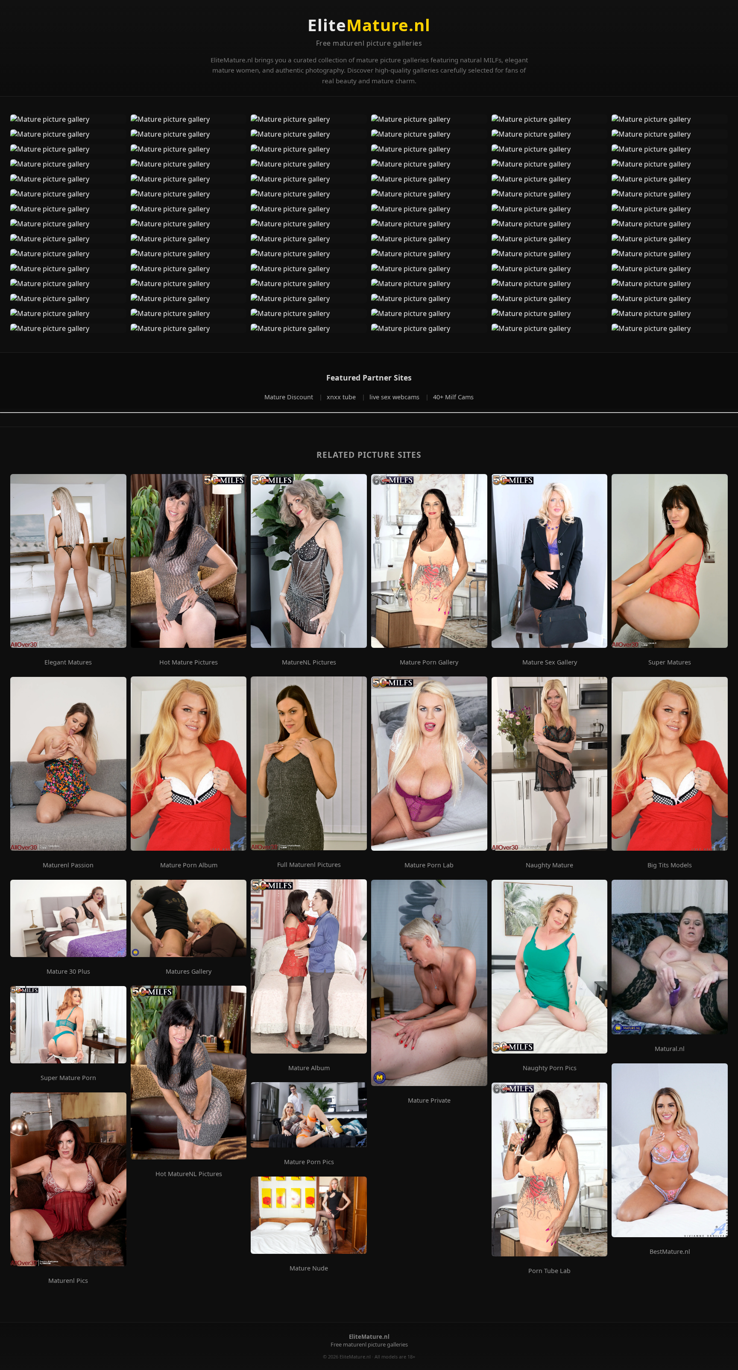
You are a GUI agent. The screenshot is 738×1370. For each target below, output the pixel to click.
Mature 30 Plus (68, 971)
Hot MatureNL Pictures (188, 1174)
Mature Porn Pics (309, 1162)
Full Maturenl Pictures (309, 865)
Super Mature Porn (68, 1078)
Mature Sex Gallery (549, 662)
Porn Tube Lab (549, 1271)
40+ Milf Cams (453, 397)
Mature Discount (289, 397)
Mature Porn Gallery (429, 662)
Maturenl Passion (68, 865)
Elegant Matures (68, 662)
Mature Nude (309, 1268)
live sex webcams (395, 397)
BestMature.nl (670, 1252)
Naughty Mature (549, 865)
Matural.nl (670, 1049)
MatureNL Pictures (309, 662)
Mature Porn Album (188, 865)
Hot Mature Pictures (188, 662)
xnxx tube (342, 397)
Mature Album (309, 1068)
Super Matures (669, 662)
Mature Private (429, 1100)
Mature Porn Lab (429, 865)
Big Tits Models (669, 865)
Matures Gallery (188, 971)
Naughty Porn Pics (550, 1068)
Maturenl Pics (68, 1281)
